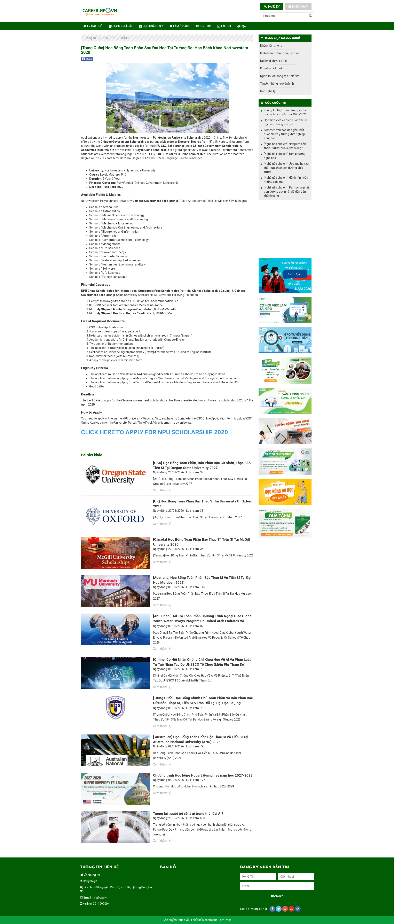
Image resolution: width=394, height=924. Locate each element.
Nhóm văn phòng (271, 45)
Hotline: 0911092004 (95, 903)
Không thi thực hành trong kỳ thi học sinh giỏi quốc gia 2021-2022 (285, 112)
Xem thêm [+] (162, 490)
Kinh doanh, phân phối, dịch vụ (279, 53)
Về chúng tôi (91, 875)
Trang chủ (94, 26)
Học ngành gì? (152, 26)
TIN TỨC (205, 26)
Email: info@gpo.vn (95, 897)
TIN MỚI (106, 38)
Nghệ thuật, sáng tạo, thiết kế (279, 76)
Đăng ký (274, 6)
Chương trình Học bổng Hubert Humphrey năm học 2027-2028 (203, 775)
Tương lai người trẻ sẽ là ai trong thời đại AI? (188, 813)
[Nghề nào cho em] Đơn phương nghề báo (284, 156)
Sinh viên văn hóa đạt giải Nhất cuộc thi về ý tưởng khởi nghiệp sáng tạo (284, 134)
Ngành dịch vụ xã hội (273, 60)
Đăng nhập (300, 6)
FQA (243, 26)
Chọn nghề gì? (122, 26)
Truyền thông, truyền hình (277, 83)
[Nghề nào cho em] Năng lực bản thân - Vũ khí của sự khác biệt (285, 146)
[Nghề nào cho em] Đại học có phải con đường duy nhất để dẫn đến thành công (286, 191)
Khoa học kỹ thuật (272, 68)
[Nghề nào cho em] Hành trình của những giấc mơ (286, 179)
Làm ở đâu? (181, 26)
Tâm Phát (224, 920)
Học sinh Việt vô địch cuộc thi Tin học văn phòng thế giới (286, 122)
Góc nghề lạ (267, 91)
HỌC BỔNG (122, 38)
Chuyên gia (89, 881)
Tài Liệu (225, 26)
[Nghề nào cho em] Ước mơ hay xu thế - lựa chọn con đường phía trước (286, 168)
